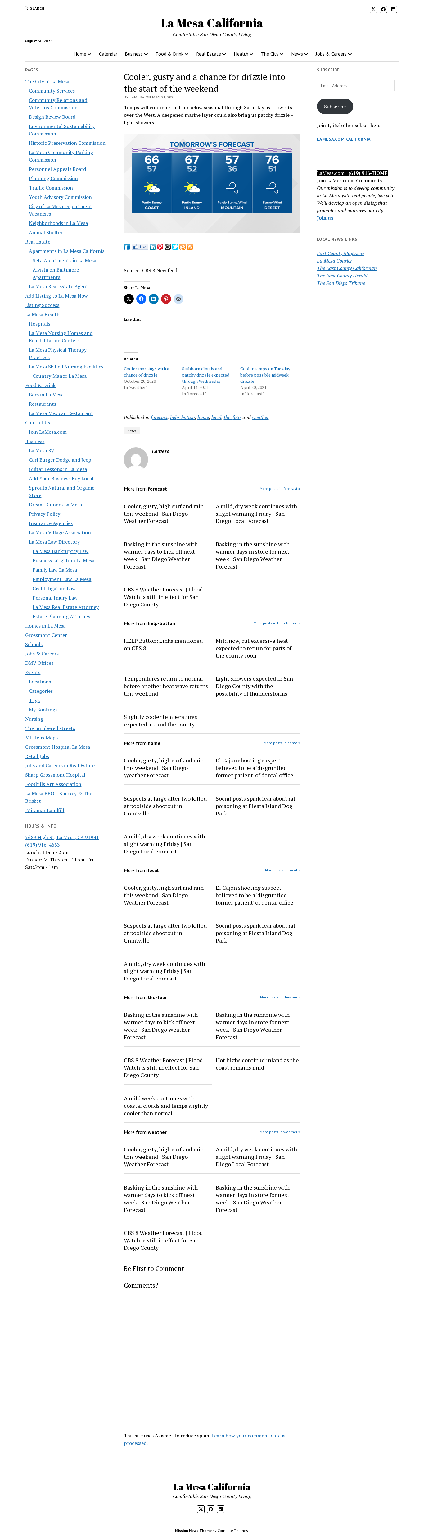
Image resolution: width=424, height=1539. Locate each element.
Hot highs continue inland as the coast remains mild (257, 1063)
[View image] (212, 231)
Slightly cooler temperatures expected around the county (160, 720)
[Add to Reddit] (168, 247)
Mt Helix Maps (41, 737)
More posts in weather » (280, 1132)
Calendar (108, 54)
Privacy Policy (44, 513)
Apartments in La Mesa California (67, 251)
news (132, 430)
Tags (34, 700)
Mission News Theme (193, 1530)
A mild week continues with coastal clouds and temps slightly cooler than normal (166, 1105)
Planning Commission (53, 178)
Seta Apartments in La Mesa (64, 260)
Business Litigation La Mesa (63, 560)
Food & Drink (169, 54)
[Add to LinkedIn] (153, 247)
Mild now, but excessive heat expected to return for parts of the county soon (253, 648)
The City (269, 54)
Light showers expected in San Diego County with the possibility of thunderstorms (254, 686)
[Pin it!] (160, 247)
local (216, 417)
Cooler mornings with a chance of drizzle (146, 372)
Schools (34, 644)
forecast (159, 417)
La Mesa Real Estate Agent (58, 286)
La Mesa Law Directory (54, 541)
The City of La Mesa (47, 81)
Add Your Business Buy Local (61, 478)
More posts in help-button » (277, 623)
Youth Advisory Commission (60, 197)
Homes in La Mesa (45, 625)
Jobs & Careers (331, 54)
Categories (41, 690)
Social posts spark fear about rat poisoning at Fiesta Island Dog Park (255, 806)
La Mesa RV (41, 450)
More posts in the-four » (280, 997)
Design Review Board (52, 116)
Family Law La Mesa (55, 569)
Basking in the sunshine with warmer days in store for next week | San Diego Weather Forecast (253, 555)
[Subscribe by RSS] (190, 247)
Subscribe (335, 106)
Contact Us (37, 422)
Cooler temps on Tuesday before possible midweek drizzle (265, 375)
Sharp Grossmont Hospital (55, 774)
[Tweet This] (175, 247)
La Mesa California (212, 23)
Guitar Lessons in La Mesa (58, 469)
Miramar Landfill (44, 810)
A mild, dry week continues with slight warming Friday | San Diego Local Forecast (256, 513)
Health (241, 54)
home (203, 417)
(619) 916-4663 (42, 844)
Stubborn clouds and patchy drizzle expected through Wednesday (205, 375)
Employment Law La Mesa (62, 579)
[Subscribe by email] (182, 247)
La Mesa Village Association (60, 532)
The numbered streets (50, 728)
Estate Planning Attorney (61, 616)
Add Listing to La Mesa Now (56, 295)
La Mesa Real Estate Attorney (66, 607)
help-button (182, 417)
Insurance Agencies (51, 523)
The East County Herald (342, 275)
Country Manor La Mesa (60, 375)
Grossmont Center (46, 635)
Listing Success (42, 305)
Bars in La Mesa (46, 394)
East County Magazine (340, 253)
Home (80, 54)
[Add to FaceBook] (127, 247)
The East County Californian (347, 268)
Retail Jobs (37, 756)
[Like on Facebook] (139, 247)
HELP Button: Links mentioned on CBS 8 (163, 644)
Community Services (52, 90)
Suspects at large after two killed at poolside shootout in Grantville (165, 806)
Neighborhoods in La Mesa (58, 223)
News (297, 54)
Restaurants (42, 403)
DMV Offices (39, 663)
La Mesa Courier (334, 260)
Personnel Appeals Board (57, 169)
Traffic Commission (51, 187)
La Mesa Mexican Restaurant (61, 413)
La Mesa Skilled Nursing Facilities (66, 366)
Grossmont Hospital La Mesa (57, 746)
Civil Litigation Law (54, 588)
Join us (325, 217)
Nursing (34, 718)
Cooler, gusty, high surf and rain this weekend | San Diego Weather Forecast (164, 513)
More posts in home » (282, 743)
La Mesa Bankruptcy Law (60, 551)
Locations (40, 681)
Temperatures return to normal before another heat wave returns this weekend (166, 686)
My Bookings (43, 709)
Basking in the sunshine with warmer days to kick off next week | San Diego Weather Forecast (161, 555)
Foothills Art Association (53, 784)
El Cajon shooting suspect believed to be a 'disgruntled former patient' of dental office (254, 767)
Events (32, 672)
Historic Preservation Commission (67, 142)
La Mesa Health (42, 314)
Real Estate (208, 54)
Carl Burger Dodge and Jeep (60, 459)
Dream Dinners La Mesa (55, 504)
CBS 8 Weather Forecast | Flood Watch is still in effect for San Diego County (163, 597)
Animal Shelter (46, 232)
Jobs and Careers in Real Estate (60, 765)
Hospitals (39, 323)
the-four (232, 417)
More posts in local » (282, 870)
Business (134, 54)
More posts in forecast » (280, 488)
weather (260, 417)
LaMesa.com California (344, 139)
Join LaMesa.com (48, 431)
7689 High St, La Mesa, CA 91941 (62, 837)
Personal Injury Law (55, 597)
